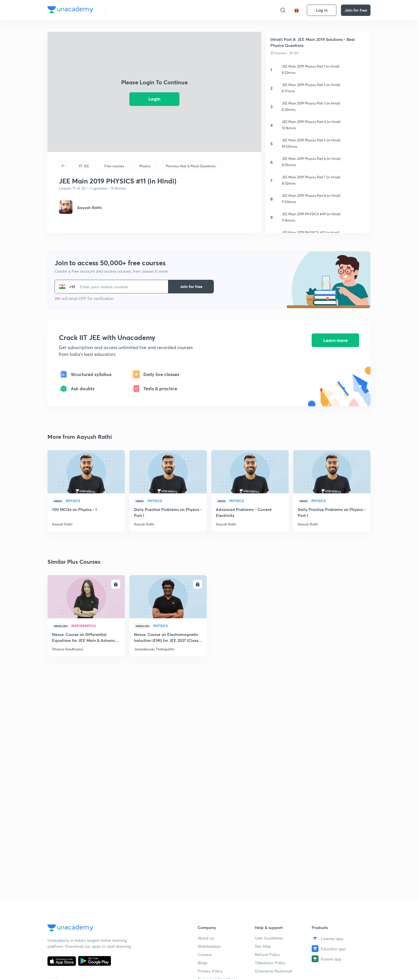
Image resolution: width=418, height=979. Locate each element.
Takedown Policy (270, 962)
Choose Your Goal (134, 10)
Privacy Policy (210, 971)
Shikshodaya (209, 946)
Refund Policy (267, 954)
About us (206, 938)
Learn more (335, 340)
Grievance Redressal (273, 971)
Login (154, 99)
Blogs (202, 962)
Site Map (263, 946)
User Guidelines (269, 938)
